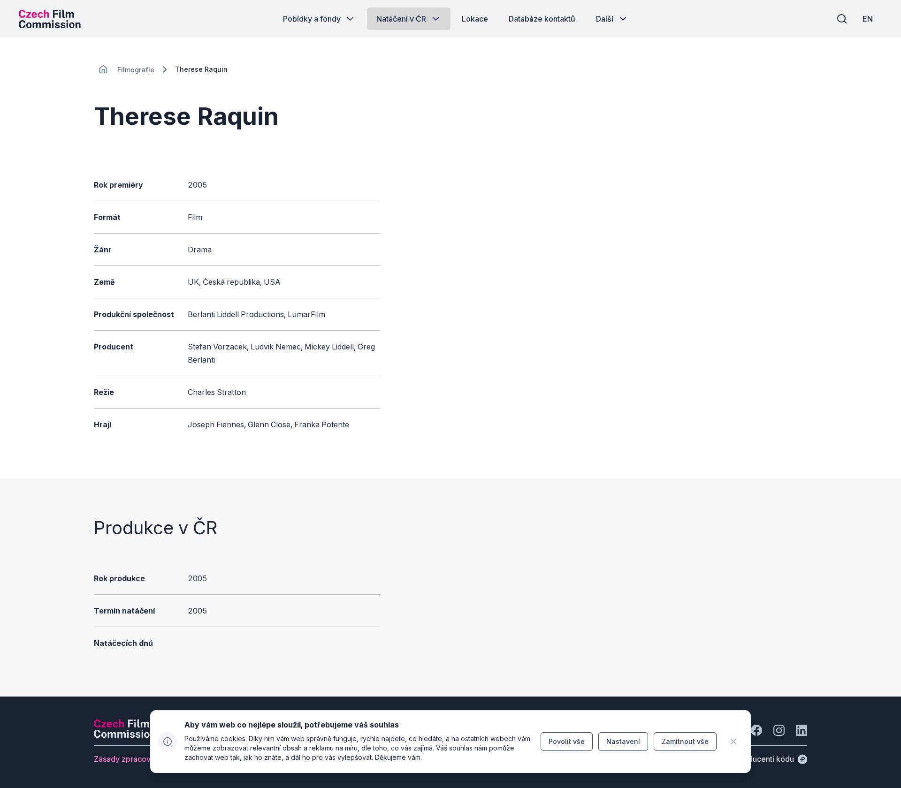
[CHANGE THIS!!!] (103, 69)
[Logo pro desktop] (50, 18)
